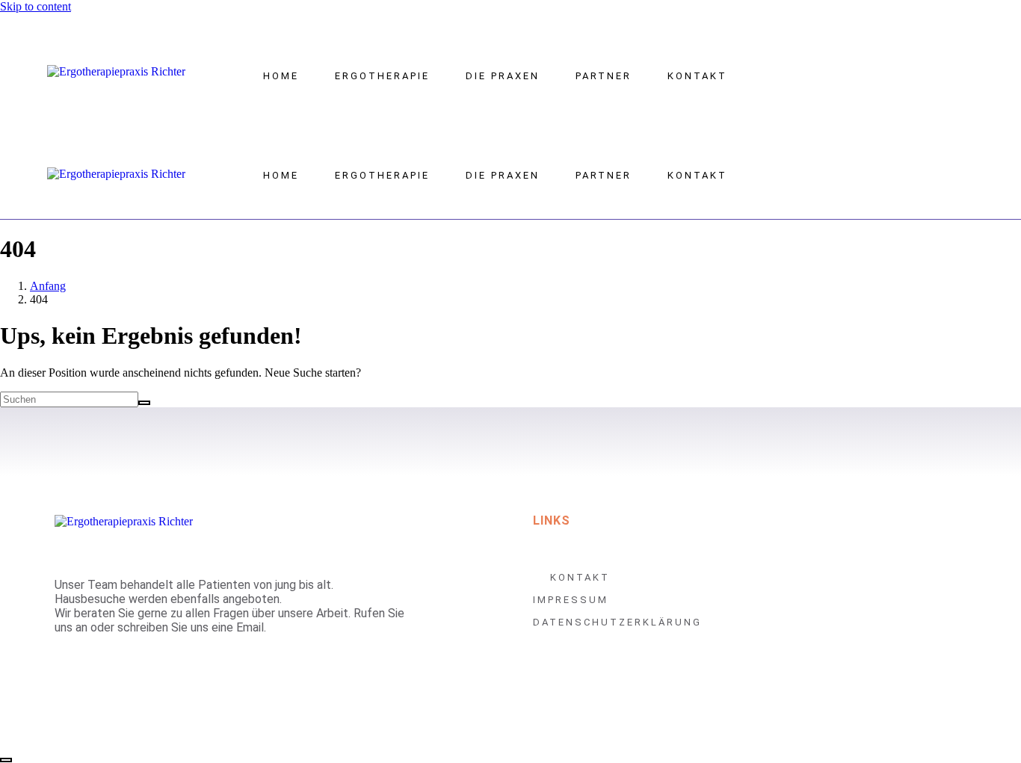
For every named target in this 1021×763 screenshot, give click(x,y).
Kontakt (697, 75)
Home (281, 75)
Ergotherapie (382, 75)
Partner (604, 75)
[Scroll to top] (6, 760)
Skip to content (35, 6)
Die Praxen (503, 75)
